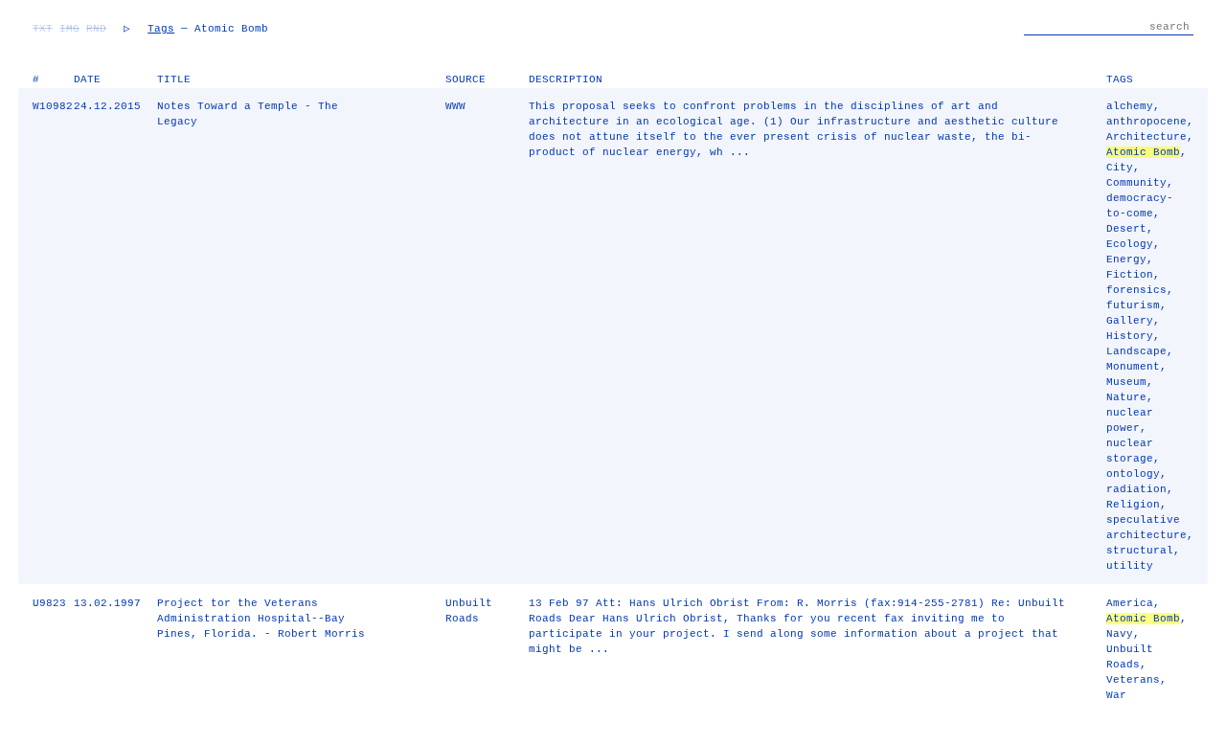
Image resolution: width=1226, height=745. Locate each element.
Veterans (1133, 680)
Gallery (1129, 321)
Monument (1133, 366)
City (1119, 167)
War (1116, 695)
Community (1136, 183)
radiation (1136, 489)
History (1129, 336)
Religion (1133, 504)
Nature (1126, 397)
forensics (1136, 290)
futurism (1133, 305)
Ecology (1129, 244)
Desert (1126, 229)
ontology (1133, 474)
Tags (161, 28)
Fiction (1129, 275)
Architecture (1146, 137)
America (1129, 603)
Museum (1126, 382)
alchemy (1129, 106)
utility (1129, 566)
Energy (1126, 259)
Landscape (1136, 351)
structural (1139, 550)
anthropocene (1146, 121)
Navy (1119, 634)
